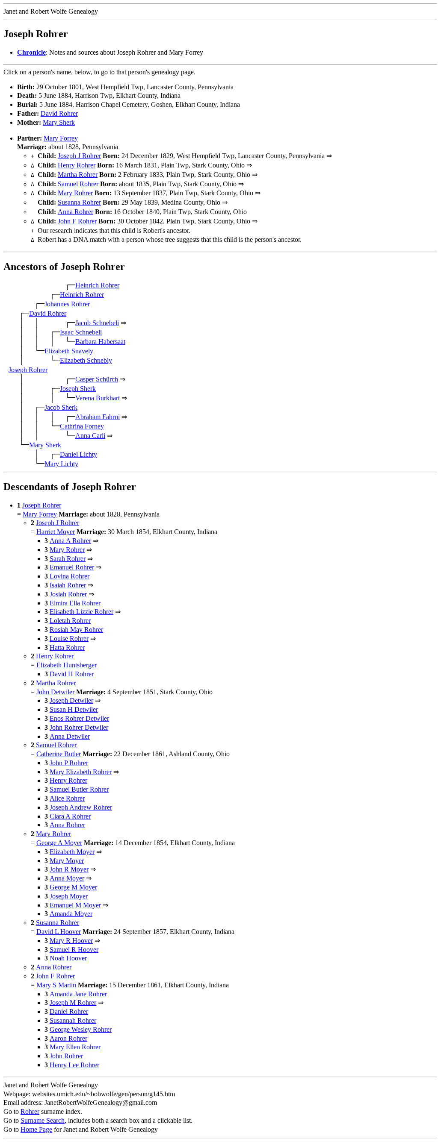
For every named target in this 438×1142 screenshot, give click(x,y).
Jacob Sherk (60, 407)
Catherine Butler (58, 753)
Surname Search (43, 1120)
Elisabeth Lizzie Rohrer (81, 611)
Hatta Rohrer (67, 647)
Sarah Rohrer (68, 558)
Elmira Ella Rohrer (75, 603)
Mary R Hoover (71, 940)
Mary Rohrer (75, 193)
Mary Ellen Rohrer (75, 1047)
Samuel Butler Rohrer (79, 789)
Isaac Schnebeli (81, 332)
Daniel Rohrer (69, 1011)
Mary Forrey (61, 138)
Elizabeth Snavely (68, 351)
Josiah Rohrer (68, 594)
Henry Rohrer (76, 165)
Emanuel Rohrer (72, 567)
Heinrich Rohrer (97, 285)
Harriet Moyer (55, 531)
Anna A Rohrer (70, 540)
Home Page (36, 1129)
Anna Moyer (67, 878)
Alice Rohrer (67, 798)
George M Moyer (73, 887)
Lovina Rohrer (69, 576)
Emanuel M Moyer (75, 905)
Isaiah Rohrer (68, 585)
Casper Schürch (96, 379)
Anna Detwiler (70, 736)
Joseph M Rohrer (73, 1002)
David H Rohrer (72, 674)
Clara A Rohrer (70, 816)
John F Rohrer (77, 221)
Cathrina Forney (82, 426)
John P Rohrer (69, 762)
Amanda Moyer (71, 913)
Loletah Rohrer (70, 620)
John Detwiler (55, 692)
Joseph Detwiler (71, 700)
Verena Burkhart (97, 398)
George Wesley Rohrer (81, 1029)
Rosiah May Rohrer (76, 629)
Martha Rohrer (78, 174)
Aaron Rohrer (68, 1038)
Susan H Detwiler (74, 709)
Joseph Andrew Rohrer (81, 807)
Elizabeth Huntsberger (66, 665)
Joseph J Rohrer (79, 155)
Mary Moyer (67, 860)
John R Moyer (69, 869)
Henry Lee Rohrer (74, 1065)
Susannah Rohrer (73, 1020)
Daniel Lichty (78, 454)
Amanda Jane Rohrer (78, 994)
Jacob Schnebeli (97, 322)
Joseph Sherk (78, 388)
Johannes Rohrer (67, 304)
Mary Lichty (61, 463)
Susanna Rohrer (79, 202)
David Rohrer (59, 113)
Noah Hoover (68, 958)
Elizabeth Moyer (72, 851)
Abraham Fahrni (97, 416)
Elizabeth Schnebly (86, 360)
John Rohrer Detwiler (79, 727)
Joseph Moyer (69, 896)
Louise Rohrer (69, 638)
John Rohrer (66, 1056)
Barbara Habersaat (100, 341)
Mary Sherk (59, 122)
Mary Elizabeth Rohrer (81, 771)
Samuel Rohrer (78, 184)
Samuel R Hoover (74, 949)
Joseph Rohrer (28, 369)
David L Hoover (58, 931)
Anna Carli (90, 435)
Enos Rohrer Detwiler (79, 718)
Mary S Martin (56, 985)
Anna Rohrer (75, 211)
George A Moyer (59, 842)
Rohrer (30, 1111)
